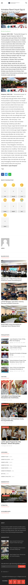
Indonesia (5, 571)
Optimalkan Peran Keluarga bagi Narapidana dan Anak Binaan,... (10, 396)
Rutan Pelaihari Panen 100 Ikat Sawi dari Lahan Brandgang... (17, 555)
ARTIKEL (3, 473)
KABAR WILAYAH (5, 459)
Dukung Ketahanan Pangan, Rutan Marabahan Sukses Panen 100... (18, 361)
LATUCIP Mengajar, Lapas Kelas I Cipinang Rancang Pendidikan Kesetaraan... (12, 302)
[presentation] (21, 488)
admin (2, 248)
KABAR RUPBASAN (6, 471)
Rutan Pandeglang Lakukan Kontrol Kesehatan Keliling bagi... (17, 548)
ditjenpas (12, 342)
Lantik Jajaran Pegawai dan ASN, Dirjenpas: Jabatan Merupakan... (11, 442)
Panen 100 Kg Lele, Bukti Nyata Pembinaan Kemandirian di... (17, 368)
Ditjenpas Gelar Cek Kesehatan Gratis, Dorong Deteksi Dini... (12, 419)
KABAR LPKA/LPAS (6, 476)
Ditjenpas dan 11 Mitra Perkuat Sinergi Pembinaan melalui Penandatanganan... (11, 279)
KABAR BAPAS (4, 468)
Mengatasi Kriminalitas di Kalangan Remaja (18, 354)
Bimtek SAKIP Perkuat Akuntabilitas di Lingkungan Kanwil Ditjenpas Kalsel (11, 325)
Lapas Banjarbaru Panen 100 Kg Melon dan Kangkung (17, 339)
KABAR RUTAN (5, 465)
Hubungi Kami (14, 579)
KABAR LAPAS (5, 29)
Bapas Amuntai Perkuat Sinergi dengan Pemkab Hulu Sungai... (16, 542)
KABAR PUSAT (5, 456)
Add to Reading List (6, 31)
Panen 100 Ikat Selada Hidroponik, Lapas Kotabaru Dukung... (18, 347)
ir (1, 400)
